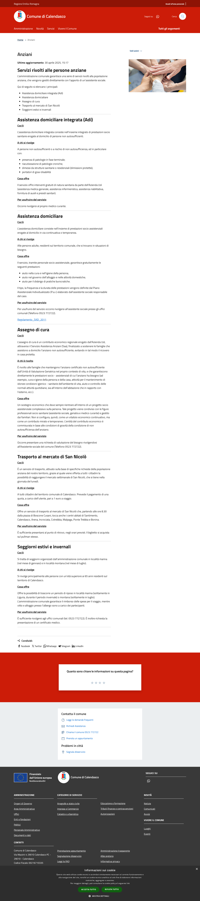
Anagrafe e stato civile (68, 803)
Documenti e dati (22, 835)
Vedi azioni (134, 50)
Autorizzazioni (108, 814)
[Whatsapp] (156, 16)
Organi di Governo (23, 803)
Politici (17, 824)
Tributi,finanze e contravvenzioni (117, 808)
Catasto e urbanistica (67, 814)
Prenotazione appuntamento (71, 851)
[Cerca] (182, 16)
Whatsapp (52, 646)
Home (20, 40)
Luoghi (147, 828)
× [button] (197, 869)
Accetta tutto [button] (88, 889)
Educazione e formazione (113, 803)
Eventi (147, 834)
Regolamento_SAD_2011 (31, 320)
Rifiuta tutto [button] (112, 889)
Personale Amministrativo (27, 830)
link (128, 883)
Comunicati (149, 809)
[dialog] (100, 883)
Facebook (25, 646)
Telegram (65, 646)
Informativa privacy (110, 861)
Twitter (38, 646)
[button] (100, 896)
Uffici (16, 814)
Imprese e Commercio (68, 809)
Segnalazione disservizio (69, 856)
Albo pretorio (107, 856)
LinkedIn (79, 646)
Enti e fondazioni (22, 819)
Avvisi (147, 814)
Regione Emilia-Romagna (26, 4)
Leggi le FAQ (63, 861)
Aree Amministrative (24, 809)
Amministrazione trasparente (115, 851)
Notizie (147, 803)
